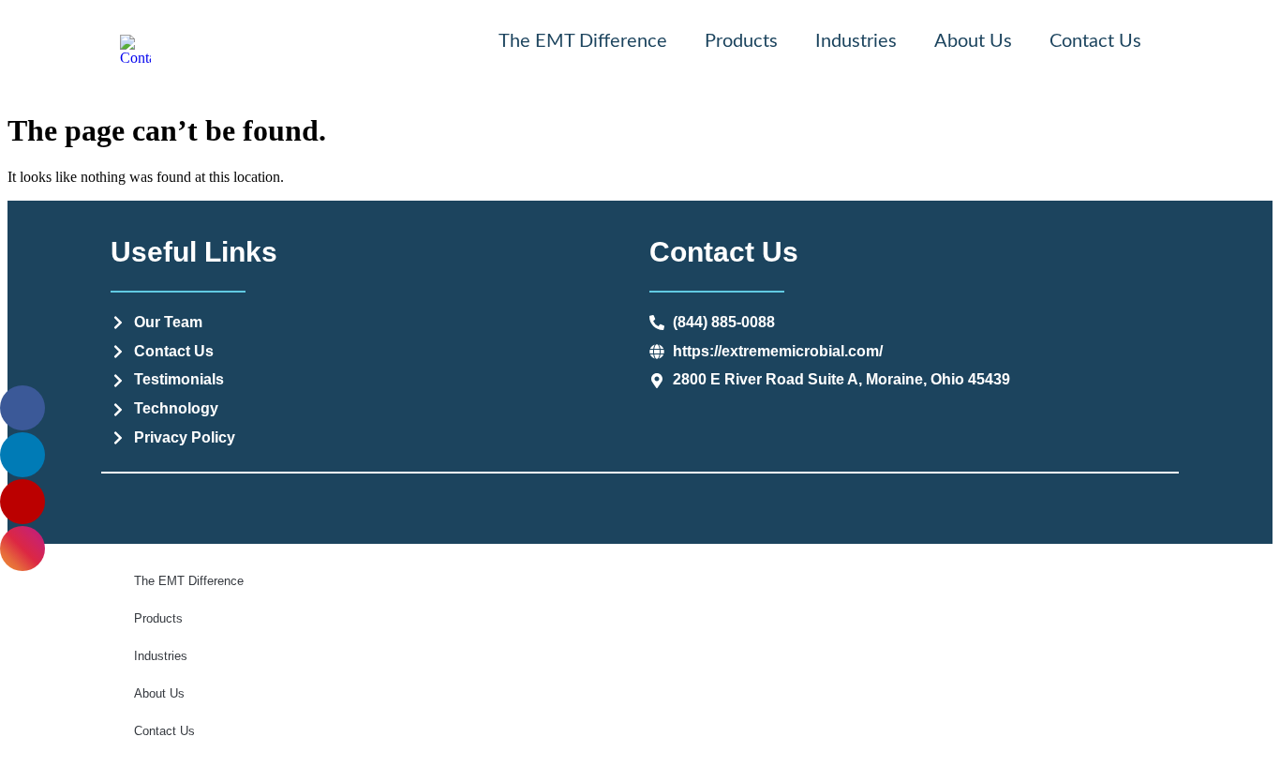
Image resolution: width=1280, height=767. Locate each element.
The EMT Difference (583, 41)
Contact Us (1095, 41)
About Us (973, 41)
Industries (856, 41)
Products (741, 41)
